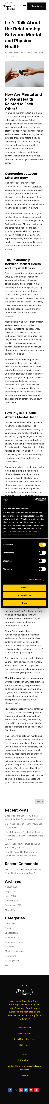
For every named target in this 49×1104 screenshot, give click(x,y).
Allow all (24, 587)
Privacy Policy (24, 1060)
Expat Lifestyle (12, 937)
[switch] (42, 553)
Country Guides (24, 1027)
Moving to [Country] (15, 951)
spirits (25, 614)
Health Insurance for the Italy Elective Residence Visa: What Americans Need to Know (24, 836)
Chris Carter (13, 53)
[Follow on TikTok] (36, 1090)
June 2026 (10, 896)
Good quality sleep (21, 631)
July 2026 (10, 891)
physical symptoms (14, 329)
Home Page (24, 1045)
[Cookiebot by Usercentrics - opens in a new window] (35, 499)
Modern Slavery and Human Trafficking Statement (24, 1068)
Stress (8, 273)
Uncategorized (12, 960)
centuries (36, 186)
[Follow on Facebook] (10, 1090)
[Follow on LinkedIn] (26, 1090)
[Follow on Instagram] (21, 1090)
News (24, 1054)
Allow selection (24, 595)
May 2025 (10, 910)
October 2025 (12, 900)
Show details (35, 580)
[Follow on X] (15, 1090)
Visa (7, 965)
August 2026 (11, 887)
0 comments (11, 56)
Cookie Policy (25, 1075)
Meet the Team (24, 1033)
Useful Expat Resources (24, 1039)
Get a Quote (36, 6)
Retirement (10, 956)
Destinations (11, 923)
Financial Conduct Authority (21, 1015)
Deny (24, 603)
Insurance (10, 946)
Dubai (8, 928)
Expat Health (38, 53)
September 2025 (13, 905)
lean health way (13, 869)
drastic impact (12, 130)
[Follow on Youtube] (31, 1090)
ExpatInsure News (14, 942)
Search (40, 801)
